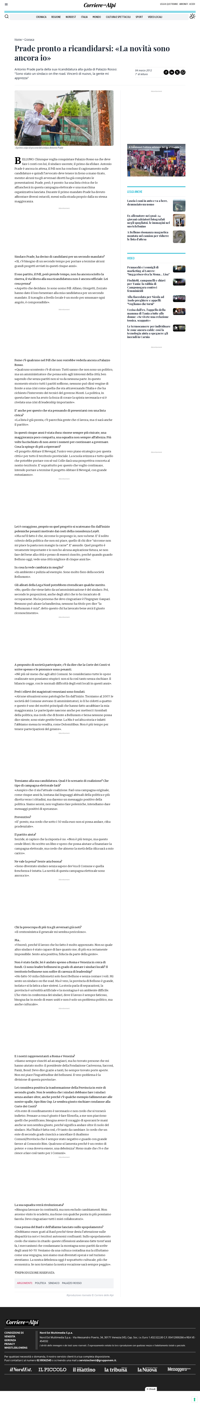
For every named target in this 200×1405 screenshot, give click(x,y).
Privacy (9, 1344)
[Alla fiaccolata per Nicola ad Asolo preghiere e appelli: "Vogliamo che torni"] (179, 298)
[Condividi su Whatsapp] (182, 72)
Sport (139, 17)
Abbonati (183, 4)
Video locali (155, 17)
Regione (56, 17)
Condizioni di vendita (14, 1334)
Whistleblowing (16, 1347)
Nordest (71, 17)
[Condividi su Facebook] (166, 72)
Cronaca (41, 17)
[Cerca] (6, 16)
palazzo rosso (72, 1283)
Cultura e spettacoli (118, 17)
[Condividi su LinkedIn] (171, 72)
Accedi (192, 4)
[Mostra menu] (6, 4)
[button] (156, 159)
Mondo (97, 17)
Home (18, 39)
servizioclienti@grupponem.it (97, 1360)
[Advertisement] (100, 27)
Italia (84, 17)
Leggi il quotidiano (169, 4)
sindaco (54, 1283)
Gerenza (10, 1340)
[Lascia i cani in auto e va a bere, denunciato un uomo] (179, 205)
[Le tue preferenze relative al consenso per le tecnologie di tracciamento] (195, 1400)
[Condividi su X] (177, 72)
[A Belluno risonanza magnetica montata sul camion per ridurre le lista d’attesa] (179, 237)
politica (40, 1283)
